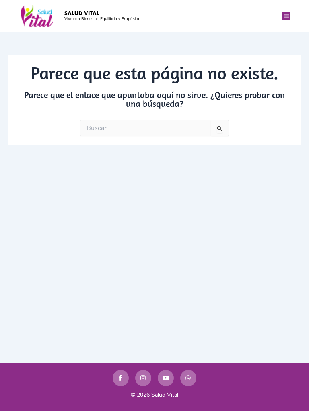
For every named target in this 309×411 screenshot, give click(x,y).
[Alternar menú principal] (286, 16)
